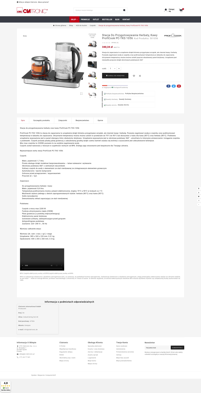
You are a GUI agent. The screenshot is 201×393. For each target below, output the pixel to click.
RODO (61, 355)
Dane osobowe (121, 346)
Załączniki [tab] (62, 120)
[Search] (124, 10)
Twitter (174, 86)
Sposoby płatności (95, 346)
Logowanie (92, 358)
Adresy (118, 355)
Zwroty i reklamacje (95, 352)
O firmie (62, 346)
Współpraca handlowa (67, 349)
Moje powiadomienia (124, 361)
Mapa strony (64, 361)
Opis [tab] (23, 120)
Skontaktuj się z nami (67, 358)
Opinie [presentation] (100, 120)
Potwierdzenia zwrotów (125, 352)
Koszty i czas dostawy (96, 349)
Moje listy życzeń (122, 358)
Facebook (168, 86)
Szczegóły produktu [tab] (41, 120)
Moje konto (92, 361)
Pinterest (179, 86)
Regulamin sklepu (66, 352)
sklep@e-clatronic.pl (27, 354)
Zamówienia (120, 349)
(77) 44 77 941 (24, 357)
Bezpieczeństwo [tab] (82, 120)
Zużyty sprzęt (93, 355)
